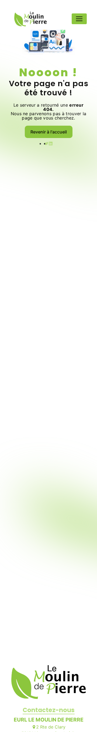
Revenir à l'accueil (48, 132)
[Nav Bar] (79, 18)
